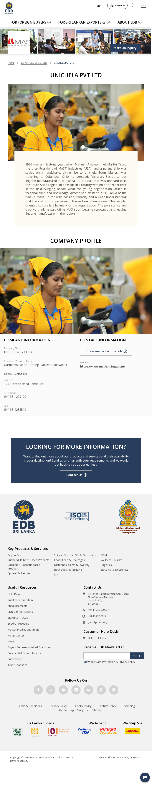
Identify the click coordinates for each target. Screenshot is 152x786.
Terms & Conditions (29, 706)
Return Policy (108, 706)
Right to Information (20, 600)
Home (11, 62)
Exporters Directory (34, 62)
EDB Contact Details (20, 611)
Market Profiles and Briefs (23, 629)
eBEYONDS (136, 757)
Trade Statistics (17, 665)
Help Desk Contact (98, 638)
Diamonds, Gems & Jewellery (71, 565)
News (11, 641)
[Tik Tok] (113, 690)
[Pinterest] (101, 690)
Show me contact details (104, 351)
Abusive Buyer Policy (70, 710)
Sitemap (97, 710)
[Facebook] (38, 690)
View (86, 662)
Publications (15, 659)
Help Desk (14, 594)
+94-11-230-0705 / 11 (99, 609)
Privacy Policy (58, 706)
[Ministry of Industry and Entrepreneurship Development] (128, 516)
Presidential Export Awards (24, 653)
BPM (104, 555)
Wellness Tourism (111, 560)
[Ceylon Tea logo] (17, 732)
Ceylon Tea (14, 555)
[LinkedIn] (63, 690)
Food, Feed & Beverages (69, 560)
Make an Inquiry (125, 48)
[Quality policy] (76, 516)
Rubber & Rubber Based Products (28, 560)
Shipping (129, 706)
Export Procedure (18, 623)
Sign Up (137, 655)
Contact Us (74, 475)
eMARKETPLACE (18, 617)
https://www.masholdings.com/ (102, 366)
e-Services (120, 5)
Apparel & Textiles (19, 573)
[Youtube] (88, 690)
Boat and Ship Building (68, 569)
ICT (56, 574)
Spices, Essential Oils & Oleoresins (75, 555)
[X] (50, 690)
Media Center (16, 635)
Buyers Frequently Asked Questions (29, 647)
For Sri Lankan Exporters (81, 22)
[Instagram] (76, 690)
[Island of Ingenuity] (59, 732)
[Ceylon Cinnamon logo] (35, 732)
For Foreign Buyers (28, 22)
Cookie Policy (83, 706)
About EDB (127, 22)
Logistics (106, 565)
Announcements (17, 606)
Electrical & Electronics (114, 569)
